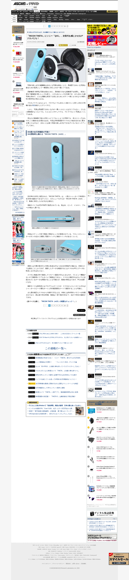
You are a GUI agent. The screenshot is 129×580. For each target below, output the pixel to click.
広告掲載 (83, 563)
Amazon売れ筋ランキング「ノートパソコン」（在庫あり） (18, 29)
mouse (26, 15)
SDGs (65, 13)
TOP (34, 545)
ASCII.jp (19, 3)
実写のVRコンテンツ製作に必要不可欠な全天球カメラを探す (56, 375)
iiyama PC (59, 547)
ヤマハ (72, 19)
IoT (21, 11)
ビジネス (25, 11)
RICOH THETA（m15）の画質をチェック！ (58, 301)
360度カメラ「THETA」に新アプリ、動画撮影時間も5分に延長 (56, 392)
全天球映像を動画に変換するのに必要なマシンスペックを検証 (57, 383)
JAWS (20, 19)
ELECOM (20, 17)
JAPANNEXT (31, 21)
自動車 (51, 11)
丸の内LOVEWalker (87, 559)
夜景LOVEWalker (69, 559)
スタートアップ (80, 11)
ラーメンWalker (31, 559)
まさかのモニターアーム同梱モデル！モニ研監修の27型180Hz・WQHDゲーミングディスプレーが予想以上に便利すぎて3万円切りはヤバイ (105, 225)
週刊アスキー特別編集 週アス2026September (18, 218)
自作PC (62, 11)
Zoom (78, 19)
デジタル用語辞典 (62, 557)
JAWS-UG (44, 549)
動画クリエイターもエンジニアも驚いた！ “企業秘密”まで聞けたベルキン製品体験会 (105, 340)
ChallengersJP (82, 13)
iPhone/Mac (44, 11)
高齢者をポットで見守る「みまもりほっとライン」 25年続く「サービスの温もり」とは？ (105, 90)
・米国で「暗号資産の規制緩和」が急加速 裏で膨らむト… (17, 198)
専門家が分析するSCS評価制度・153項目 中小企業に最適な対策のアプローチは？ (105, 240)
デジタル (33, 3)
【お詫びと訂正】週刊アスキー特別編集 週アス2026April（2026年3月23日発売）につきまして (102, 526)
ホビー (56, 11)
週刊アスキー (43, 13)
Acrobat (26, 19)
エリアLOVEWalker (40, 559)
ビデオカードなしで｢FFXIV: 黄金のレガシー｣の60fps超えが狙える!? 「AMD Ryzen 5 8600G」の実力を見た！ (105, 394)
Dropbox (49, 19)
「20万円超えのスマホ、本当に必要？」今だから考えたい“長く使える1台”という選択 (105, 185)
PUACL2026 (75, 13)
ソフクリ (90, 19)
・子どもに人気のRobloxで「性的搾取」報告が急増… (17, 188)
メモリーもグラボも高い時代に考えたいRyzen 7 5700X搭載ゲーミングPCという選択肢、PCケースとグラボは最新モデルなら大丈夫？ (105, 144)
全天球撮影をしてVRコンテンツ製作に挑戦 (50, 388)
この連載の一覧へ (55, 348)
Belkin (61, 17)
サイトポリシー (46, 563)
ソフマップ (37, 21)
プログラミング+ (59, 13)
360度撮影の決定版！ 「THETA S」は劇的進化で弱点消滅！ (55, 396)
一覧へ (114, 518)
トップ (14, 11)
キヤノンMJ (26, 21)
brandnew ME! (44, 21)
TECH (31, 11)
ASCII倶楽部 (112, 11)
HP (61, 15)
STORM (88, 547)
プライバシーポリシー (58, 563)
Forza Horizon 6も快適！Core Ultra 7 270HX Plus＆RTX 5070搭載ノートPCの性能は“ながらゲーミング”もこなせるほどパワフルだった (105, 160)
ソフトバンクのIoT (84, 19)
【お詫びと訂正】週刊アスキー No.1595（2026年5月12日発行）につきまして (102, 522)
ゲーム (87, 11)
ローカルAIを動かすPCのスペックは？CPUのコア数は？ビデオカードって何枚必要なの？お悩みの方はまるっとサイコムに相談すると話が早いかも (105, 255)
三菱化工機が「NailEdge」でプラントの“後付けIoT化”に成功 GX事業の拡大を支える (105, 77)
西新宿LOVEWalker (59, 559)
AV (66, 11)
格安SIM (22, 13)
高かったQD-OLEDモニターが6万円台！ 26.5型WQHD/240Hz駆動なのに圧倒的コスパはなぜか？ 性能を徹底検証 (105, 300)
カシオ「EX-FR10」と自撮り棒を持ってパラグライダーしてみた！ (58, 366)
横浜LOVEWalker (50, 559)
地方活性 (69, 13)
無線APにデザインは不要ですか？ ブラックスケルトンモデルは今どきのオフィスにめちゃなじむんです (106, 368)
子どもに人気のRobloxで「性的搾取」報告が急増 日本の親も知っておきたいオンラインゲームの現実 (64, 405)
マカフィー (20, 21)
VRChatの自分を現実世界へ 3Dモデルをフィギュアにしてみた (50, 414)
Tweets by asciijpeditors (94, 47)
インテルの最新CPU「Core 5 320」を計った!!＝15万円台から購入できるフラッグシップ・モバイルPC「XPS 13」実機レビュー (72, 408)
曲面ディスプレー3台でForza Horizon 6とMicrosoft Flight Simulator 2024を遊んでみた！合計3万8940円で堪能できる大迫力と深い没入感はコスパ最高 (105, 114)
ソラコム (44, 19)
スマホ (74, 11)
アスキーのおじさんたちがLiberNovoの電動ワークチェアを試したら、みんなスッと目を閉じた (105, 63)
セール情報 (94, 11)
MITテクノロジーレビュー (79, 557)
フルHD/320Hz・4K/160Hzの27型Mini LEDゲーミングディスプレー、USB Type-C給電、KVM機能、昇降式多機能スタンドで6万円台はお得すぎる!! (105, 313)
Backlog (61, 19)
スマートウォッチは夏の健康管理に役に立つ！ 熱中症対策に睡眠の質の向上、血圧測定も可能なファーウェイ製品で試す (105, 270)
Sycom (37, 15)
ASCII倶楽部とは (19, 212)
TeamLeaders (50, 13)
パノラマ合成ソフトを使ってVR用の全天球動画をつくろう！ (56, 379)
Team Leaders (61, 555)
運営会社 (68, 563)
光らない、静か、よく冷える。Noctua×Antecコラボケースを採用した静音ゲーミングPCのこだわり (105, 352)
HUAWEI (49, 17)
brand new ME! (72, 551)
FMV (20, 15)
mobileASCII (70, 557)
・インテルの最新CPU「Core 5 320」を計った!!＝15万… (18, 193)
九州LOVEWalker (78, 559)
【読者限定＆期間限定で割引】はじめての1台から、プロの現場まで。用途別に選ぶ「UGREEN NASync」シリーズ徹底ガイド (105, 211)
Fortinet (67, 19)
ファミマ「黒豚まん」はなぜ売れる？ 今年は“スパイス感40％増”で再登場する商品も (105, 99)
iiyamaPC (32, 15)
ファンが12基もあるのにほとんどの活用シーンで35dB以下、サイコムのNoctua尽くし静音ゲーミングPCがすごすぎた (105, 382)
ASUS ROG (32, 17)
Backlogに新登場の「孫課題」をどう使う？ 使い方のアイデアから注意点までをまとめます (105, 199)
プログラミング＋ (70, 555)
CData (55, 19)
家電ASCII (28, 13)
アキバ (70, 11)
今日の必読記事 (46, 557)
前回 (34, 105)
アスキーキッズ (15, 13)
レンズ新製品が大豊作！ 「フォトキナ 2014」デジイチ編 (56, 362)
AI (17, 11)
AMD (26, 17)
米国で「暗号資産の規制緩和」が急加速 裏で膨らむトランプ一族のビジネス (55, 411)
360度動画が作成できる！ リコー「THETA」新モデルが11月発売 (57, 358)
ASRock (43, 17)
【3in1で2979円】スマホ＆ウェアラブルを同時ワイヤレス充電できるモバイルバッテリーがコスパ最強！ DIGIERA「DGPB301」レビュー (105, 329)
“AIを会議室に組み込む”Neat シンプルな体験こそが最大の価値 (105, 175)
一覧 (56, 45)
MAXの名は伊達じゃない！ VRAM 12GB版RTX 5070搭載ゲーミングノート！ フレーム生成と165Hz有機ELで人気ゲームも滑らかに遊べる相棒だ (105, 285)
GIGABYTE (37, 17)
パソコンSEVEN (43, 15)
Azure (37, 19)
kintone (32, 19)
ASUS (55, 15)
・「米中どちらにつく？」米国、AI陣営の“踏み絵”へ (17, 208)
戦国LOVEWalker (96, 559)
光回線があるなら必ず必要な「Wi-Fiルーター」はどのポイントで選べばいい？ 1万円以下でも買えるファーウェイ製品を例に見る (105, 130)
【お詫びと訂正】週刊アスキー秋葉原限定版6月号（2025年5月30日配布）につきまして (102, 529)
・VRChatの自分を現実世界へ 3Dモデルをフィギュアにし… (18, 203)
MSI (49, 15)
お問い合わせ (75, 563)
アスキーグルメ (35, 13)
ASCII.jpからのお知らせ (94, 519)
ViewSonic (55, 17)
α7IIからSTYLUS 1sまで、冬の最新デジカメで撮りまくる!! (45, 32)
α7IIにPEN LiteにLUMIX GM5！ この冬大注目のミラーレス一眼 (59, 333)
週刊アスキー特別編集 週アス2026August (18, 240)
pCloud (49, 21)
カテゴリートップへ (79, 315)
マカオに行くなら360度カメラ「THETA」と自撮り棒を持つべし (57, 371)
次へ (65, 26)
